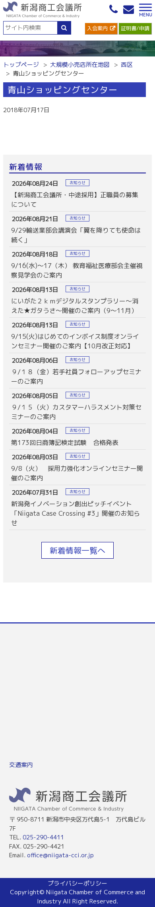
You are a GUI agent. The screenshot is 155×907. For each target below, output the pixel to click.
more (77, 193)
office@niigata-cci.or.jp (60, 855)
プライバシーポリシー (77, 883)
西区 (127, 64)
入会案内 (97, 28)
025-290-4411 (43, 837)
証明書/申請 (135, 28)
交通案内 (21, 765)
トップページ (21, 64)
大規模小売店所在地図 (80, 64)
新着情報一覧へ (77, 550)
